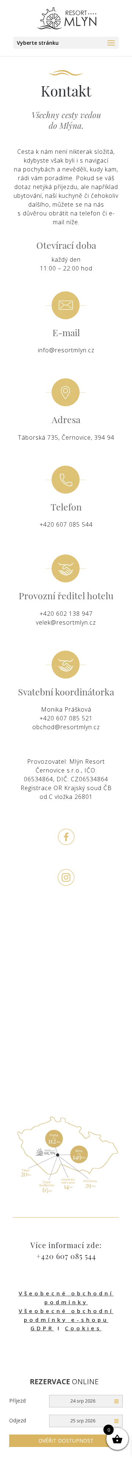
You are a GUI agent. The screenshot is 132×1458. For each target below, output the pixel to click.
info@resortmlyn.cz (66, 350)
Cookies (83, 1328)
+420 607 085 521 (66, 718)
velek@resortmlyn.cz (66, 622)
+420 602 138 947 (66, 614)
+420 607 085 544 (66, 524)
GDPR (42, 1328)
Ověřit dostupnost (66, 1440)
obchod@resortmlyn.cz (66, 727)
